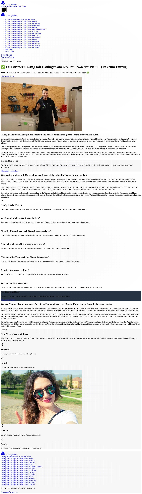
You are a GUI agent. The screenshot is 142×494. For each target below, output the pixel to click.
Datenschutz (9, 51)
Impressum (9, 49)
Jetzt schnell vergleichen (9, 171)
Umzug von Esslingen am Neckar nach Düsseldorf (23, 33)
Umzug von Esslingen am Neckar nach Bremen (22, 41)
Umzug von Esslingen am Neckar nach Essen (21, 39)
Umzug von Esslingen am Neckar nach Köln (21, 27)
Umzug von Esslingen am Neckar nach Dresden (22, 47)
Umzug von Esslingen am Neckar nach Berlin (21, 21)
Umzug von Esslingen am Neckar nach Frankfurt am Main (25, 29)
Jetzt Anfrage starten (8, 300)
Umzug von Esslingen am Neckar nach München (22, 25)
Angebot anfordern (19, 6)
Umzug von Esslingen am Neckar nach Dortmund (22, 37)
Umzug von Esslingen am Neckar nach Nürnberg (22, 45)
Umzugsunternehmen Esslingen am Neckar (20, 19)
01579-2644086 (6, 6)
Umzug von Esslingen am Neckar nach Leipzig (21, 35)
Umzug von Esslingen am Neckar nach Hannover (22, 43)
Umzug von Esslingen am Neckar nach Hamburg (22, 23)
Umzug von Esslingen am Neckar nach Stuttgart (22, 31)
